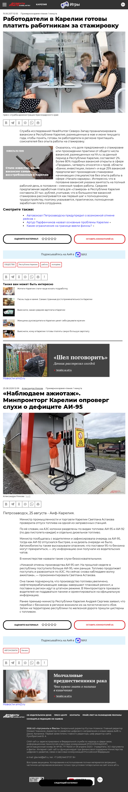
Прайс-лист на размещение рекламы (102, 715)
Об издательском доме (39, 715)
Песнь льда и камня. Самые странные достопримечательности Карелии (54, 299)
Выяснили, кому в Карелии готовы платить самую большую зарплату (53, 331)
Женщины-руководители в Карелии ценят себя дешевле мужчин (51, 320)
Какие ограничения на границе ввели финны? (59, 225)
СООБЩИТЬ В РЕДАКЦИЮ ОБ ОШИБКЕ (45, 719)
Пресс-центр (60, 715)
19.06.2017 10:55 (10, 13)
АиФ (28, 496)
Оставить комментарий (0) (100, 239)
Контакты (75, 715)
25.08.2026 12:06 (11, 388)
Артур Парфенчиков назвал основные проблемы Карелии (68, 222)
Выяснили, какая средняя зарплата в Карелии (41, 310)
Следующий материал (66, 783)
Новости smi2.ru (14, 378)
